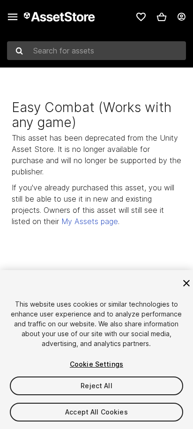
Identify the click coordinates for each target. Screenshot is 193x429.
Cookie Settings (96, 364)
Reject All (96, 386)
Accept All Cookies (96, 412)
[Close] (186, 283)
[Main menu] (12, 17)
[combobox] (96, 50)
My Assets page (89, 221)
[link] (141, 17)
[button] (161, 17)
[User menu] (181, 17)
